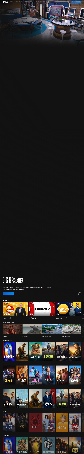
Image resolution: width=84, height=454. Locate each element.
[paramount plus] (5, 2)
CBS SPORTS (24, 1)
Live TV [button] (30, 1)
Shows (11, 1)
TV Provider (43, 1)
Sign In (67, 1)
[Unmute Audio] (79, 293)
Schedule (36, 1)
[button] (15, 311)
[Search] (49, 1)
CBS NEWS (17, 1)
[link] (76, 2)
